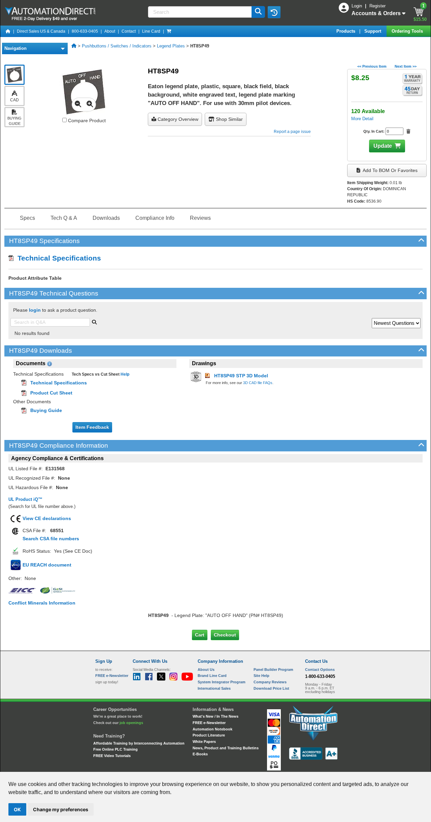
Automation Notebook (212, 729)
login (35, 310)
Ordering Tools (408, 31)
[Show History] (274, 12)
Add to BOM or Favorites (390, 170)
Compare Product (86, 120)
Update (382, 146)
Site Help (261, 676)
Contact (129, 31)
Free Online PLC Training (115, 749)
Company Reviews (270, 682)
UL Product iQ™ (25, 499)
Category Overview (177, 119)
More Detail (362, 118)
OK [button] (17, 809)
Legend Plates (171, 45)
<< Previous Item (372, 66)
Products (346, 31)
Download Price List (271, 688)
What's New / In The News (215, 716)
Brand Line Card (212, 676)
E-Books (200, 754)
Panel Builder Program (273, 669)
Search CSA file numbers (51, 538)
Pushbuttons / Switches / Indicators (117, 45)
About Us (206, 669)
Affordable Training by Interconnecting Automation (139, 743)
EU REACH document (47, 565)
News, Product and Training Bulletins (226, 748)
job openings (131, 723)
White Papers (204, 742)
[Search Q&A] (94, 321)
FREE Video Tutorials (112, 756)
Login (357, 5)
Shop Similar (228, 119)
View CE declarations (47, 518)
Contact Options (320, 669)
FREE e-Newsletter (209, 723)
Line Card (151, 31)
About (109, 31)
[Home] (8, 31)
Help (124, 374)
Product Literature (209, 735)
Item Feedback (92, 427)
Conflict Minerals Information (41, 603)
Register (377, 5)
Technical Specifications (57, 258)
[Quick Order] (169, 31)
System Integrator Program (221, 682)
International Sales (214, 688)
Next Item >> (406, 66)
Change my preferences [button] (60, 809)
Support (373, 31)
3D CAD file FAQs (257, 383)
